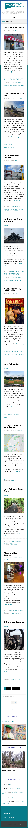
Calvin (12, 146)
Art (12, 207)
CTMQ (14, 6)
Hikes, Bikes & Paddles (15, 541)
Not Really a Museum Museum (11, 210)
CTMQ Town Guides (15, 477)
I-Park (13, 798)
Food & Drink (19, 610)
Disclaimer (7, 813)
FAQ (10, 784)
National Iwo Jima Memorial (13, 220)
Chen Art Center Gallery (12, 157)
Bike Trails (13, 143)
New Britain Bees (12, 364)
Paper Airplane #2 (14, 788)
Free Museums (13, 209)
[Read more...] (8, 72)
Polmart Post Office (14, 27)
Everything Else (14, 78)
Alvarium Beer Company (11, 554)
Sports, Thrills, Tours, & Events (12, 414)
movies (15, 355)
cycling (16, 146)
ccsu (14, 207)
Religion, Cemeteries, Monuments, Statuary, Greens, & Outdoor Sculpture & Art (12, 275)
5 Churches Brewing (14, 622)
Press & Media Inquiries (9, 709)
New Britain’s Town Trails (13, 490)
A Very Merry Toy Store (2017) (12, 290)
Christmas (13, 353)
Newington (11, 147)
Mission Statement (9, 817)
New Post (6, 81)
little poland (7, 84)
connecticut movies (13, 354)
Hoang (12, 613)
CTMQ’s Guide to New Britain (12, 426)
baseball (13, 415)
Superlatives (12, 81)
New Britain (14, 84)
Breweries (13, 610)
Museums (12, 206)
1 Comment (21, 98)
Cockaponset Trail (8, 770)
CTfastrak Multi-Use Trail (14, 95)
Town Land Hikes (8, 543)
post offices (21, 85)
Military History (8, 279)
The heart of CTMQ (8, 721)
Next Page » (15, 688)
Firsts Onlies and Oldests (17, 82)
